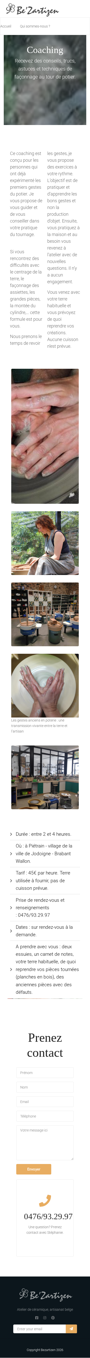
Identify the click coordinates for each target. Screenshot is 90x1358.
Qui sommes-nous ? (35, 26)
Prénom (45, 1072)
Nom (45, 1087)
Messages (45, 1142)
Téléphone (45, 1116)
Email (45, 1101)
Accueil (5, 26)
